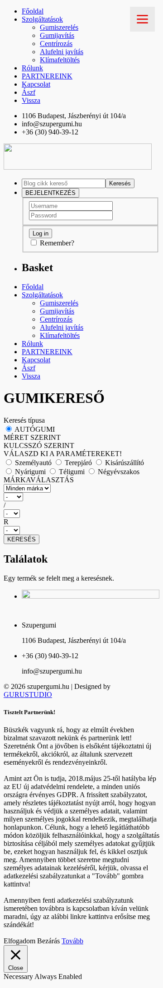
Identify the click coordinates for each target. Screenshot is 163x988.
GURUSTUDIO (28, 694)
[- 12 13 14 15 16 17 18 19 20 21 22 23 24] (81, 530)
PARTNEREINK (47, 76)
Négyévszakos (117, 472)
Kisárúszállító (123, 462)
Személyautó (33, 462)
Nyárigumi (30, 472)
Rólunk (32, 68)
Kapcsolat (36, 84)
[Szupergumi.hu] (78, 167)
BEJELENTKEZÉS (50, 192)
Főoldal (32, 11)
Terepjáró (78, 462)
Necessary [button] (19, 976)
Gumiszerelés (59, 27)
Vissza (31, 100)
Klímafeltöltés (60, 60)
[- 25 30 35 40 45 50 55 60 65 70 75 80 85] (81, 513)
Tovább (72, 941)
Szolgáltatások (42, 19)
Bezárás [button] (48, 941)
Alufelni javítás (61, 51)
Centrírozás (56, 43)
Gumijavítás (57, 35)
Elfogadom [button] (19, 941)
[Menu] (142, 19)
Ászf (28, 92)
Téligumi (71, 472)
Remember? (57, 243)
